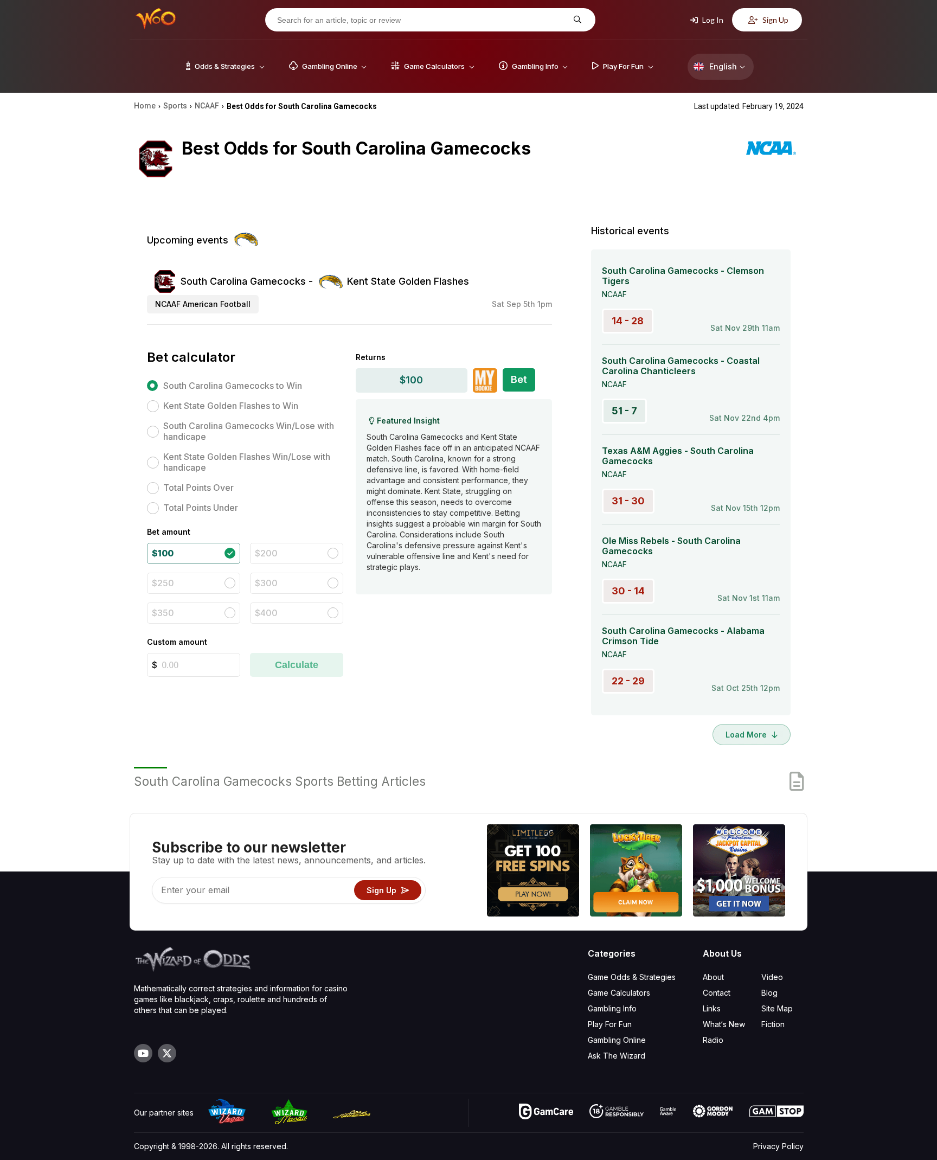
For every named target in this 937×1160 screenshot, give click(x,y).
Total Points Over (198, 487)
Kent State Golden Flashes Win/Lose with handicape (246, 462)
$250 (163, 583)
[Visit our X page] (167, 1053)
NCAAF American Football (203, 304)
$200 (266, 553)
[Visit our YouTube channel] (143, 1053)
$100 (163, 553)
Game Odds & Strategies (632, 977)
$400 (266, 612)
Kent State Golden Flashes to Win (230, 405)
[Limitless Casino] (533, 871)
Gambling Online (617, 1039)
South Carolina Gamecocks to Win (232, 385)
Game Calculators (619, 992)
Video (772, 977)
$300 (266, 583)
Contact (716, 992)
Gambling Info (612, 1008)
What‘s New (724, 1024)
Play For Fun (610, 1024)
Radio (713, 1039)
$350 (163, 612)
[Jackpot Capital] (739, 871)
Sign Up (774, 19)
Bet (519, 379)
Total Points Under (200, 507)
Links (712, 1008)
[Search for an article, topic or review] (576, 19)
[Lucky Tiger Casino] (636, 871)
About (713, 977)
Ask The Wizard (616, 1055)
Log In (712, 19)
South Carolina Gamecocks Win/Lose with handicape (248, 431)
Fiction (773, 1024)
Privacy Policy (778, 1146)
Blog (769, 992)
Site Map (777, 1008)
